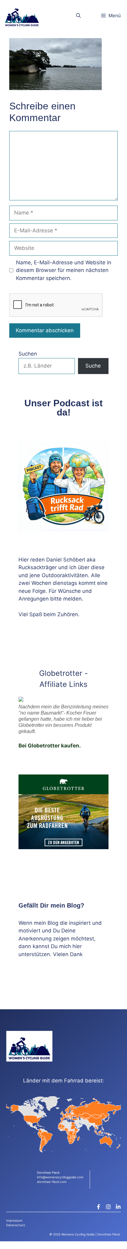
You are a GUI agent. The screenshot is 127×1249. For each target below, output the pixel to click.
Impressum (14, 1220)
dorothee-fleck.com (52, 1182)
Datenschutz (15, 1225)
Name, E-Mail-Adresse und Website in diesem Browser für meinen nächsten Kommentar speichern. (63, 270)
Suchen (27, 354)
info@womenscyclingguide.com (60, 1177)
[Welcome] (22, 15)
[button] (78, 15)
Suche (93, 366)
